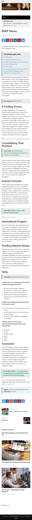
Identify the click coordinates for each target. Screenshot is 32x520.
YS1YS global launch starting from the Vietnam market (16, 462)
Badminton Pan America (13, 60)
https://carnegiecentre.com (18, 389)
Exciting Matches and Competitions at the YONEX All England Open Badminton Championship (16, 71)
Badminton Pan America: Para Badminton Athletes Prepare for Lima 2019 (16, 153)
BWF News (9, 57)
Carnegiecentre (10, 384)
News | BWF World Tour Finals (19, 411)
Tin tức (13, 391)
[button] (3, 1)
